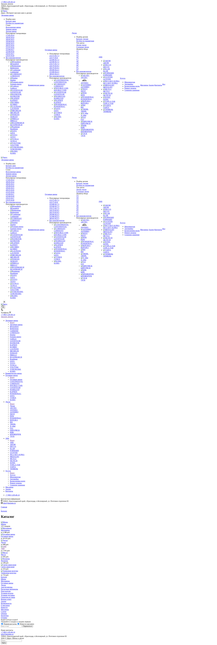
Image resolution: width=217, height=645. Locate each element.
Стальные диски (82, 47)
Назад (12, 323)
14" (77, 53)
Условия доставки (8, 595)
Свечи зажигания (7, 567)
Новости (4, 607)
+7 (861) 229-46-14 (8, 2)
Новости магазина (26, 624)
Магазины (5, 609)
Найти (4, 643)
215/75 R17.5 (54, 56)
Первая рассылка (10, 624)
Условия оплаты (7, 593)
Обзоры (4, 614)
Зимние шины (11, 29)
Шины (3, 524)
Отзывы (4, 618)
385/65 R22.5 (54, 74)
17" (77, 59)
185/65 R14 (10, 37)
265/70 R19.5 (54, 68)
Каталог (4, 577)
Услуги (12, 475)
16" (77, 57)
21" (77, 67)
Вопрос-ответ (6, 599)
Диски (12, 406)
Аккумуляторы (6, 587)
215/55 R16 (10, 48)
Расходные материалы (9, 589)
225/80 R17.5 (54, 60)
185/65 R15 (10, 39)
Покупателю (6, 591)
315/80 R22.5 (54, 72)
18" (77, 61)
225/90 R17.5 (54, 62)
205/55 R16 (10, 46)
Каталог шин (11, 21)
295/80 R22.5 (54, 70)
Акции (3, 601)
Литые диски (81, 45)
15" (77, 55)
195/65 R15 (10, 43)
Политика (5, 616)
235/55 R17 (10, 54)
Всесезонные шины (13, 27)
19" (77, 63)
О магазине (5, 605)
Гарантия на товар (8, 597)
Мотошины (5, 530)
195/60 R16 (10, 41)
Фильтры (4, 561)
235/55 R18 (10, 56)
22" (77, 69)
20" (77, 65)
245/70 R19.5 (54, 66)
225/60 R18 (10, 52)
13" (77, 51)
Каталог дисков (82, 39)
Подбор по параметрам (15, 23)
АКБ (12, 442)
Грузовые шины (16, 379)
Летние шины (11, 31)
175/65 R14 (10, 35)
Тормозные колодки (8, 573)
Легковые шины (16, 325)
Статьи (3, 611)
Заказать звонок (7, 317)
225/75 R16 (53, 58)
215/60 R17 (10, 50)
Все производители (13, 58)
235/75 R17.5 (54, 64)
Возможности (6, 603)
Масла (3, 555)
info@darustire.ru (9, 503)
